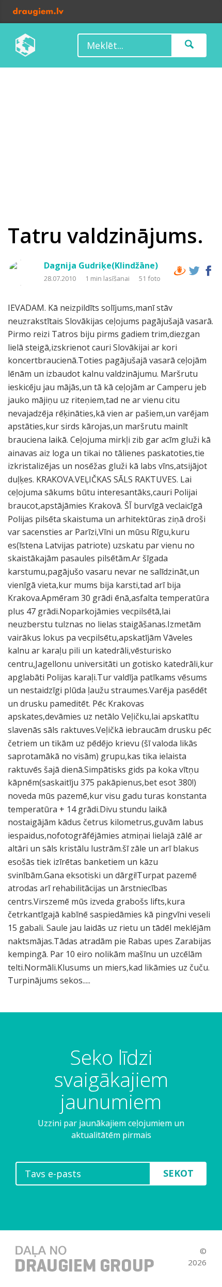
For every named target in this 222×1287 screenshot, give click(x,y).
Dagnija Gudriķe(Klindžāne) (101, 265)
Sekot (178, 1173)
